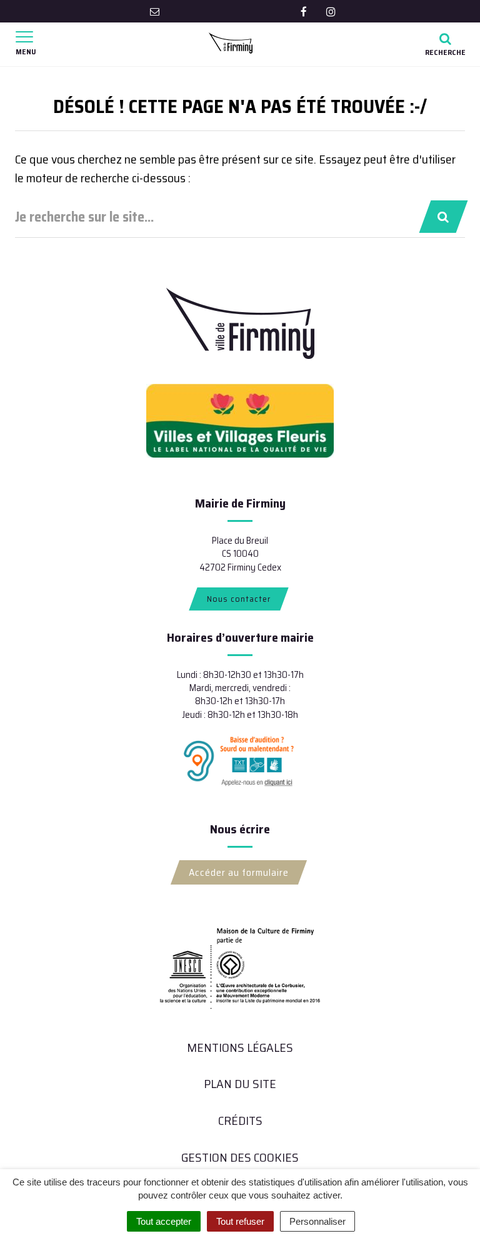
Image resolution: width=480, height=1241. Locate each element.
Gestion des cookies (240, 1157)
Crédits (240, 1121)
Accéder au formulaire (239, 872)
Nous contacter (239, 599)
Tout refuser (240, 1221)
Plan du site (240, 1084)
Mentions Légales (240, 1047)
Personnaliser (317, 1221)
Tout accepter (163, 1221)
